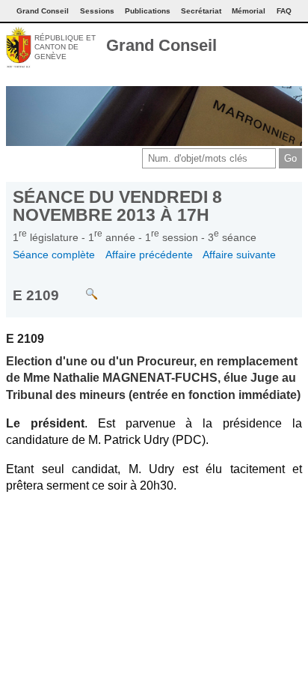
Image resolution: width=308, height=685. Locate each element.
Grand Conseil (161, 45)
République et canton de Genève (65, 47)
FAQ (284, 11)
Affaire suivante (239, 255)
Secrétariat (201, 11)
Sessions (97, 11)
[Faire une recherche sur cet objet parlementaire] (80, 287)
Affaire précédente (149, 255)
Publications (147, 11)
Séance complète (54, 255)
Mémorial (248, 11)
